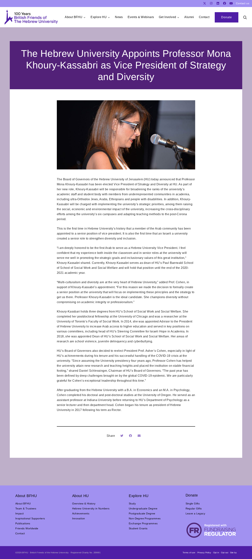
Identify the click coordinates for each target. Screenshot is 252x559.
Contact (20, 533)
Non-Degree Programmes (144, 518)
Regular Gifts (194, 508)
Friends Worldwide (26, 528)
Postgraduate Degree (142, 513)
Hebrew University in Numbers (91, 508)
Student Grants (138, 528)
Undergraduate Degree (143, 508)
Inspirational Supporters (30, 518)
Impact (19, 513)
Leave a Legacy (195, 513)
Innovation (78, 518)
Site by (233, 552)
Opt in (216, 552)
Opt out (224, 552)
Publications (22, 523)
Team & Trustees (25, 508)
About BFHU (23, 503)
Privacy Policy (204, 552)
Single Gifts (193, 503)
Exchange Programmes (143, 523)
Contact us (242, 3)
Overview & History (84, 503)
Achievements (80, 513)
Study (132, 503)
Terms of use (189, 552)
